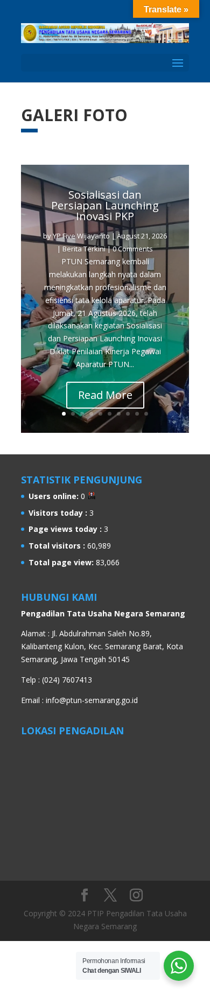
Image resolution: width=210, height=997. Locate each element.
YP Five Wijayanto (81, 236)
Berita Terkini (84, 249)
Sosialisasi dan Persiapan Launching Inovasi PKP (105, 205)
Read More (105, 395)
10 (146, 414)
